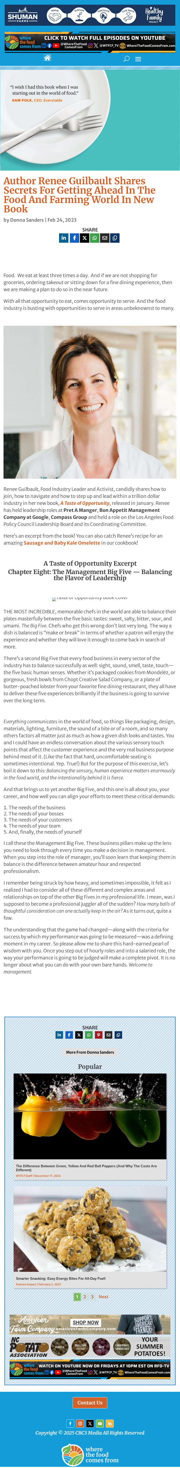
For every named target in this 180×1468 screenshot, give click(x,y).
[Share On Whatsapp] (94, 238)
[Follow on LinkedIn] (110, 1424)
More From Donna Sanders (90, 1052)
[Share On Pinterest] (98, 1035)
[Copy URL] (115, 238)
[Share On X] (84, 238)
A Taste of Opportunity (84, 503)
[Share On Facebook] (74, 238)
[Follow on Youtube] (100, 1424)
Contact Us (90, 1403)
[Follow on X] (90, 1424)
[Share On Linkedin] (63, 238)
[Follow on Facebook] (70, 1424)
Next (104, 1296)
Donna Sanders (27, 220)
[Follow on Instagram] (80, 1424)
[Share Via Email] (104, 238)
